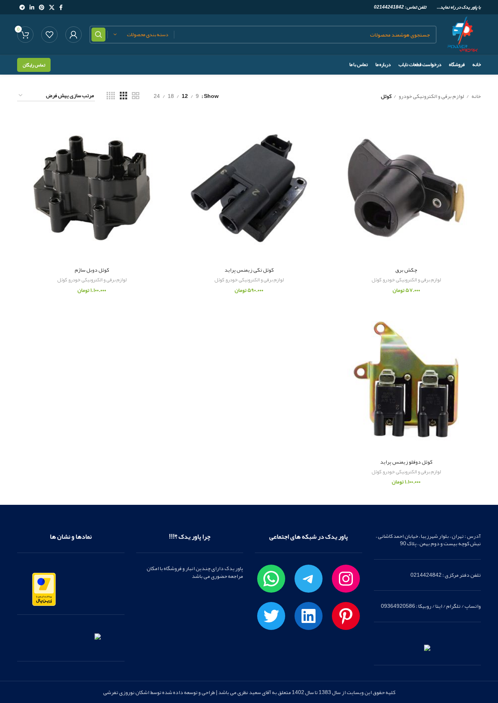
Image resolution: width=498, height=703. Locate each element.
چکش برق (406, 269)
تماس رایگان (34, 65)
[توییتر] (271, 616)
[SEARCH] (98, 35)
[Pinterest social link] (42, 7)
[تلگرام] (309, 579)
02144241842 (389, 7)
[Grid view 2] (135, 96)
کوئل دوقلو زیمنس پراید (406, 461)
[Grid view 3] (123, 96)
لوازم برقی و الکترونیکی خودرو (431, 96)
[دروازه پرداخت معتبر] (44, 591)
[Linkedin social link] (32, 7)
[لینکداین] (309, 616)
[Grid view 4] (111, 96)
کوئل (377, 280)
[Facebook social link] (61, 7)
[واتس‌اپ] (271, 579)
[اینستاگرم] (346, 579)
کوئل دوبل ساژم (92, 269)
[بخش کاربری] (73, 34)
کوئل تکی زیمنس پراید (249, 269)
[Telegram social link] (22, 7)
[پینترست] (346, 616)
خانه (476, 96)
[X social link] (52, 7)
